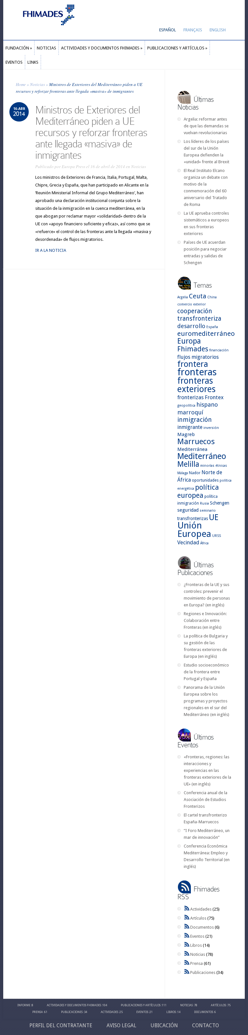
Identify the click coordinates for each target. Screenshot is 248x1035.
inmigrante (189, 427)
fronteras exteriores (196, 385)
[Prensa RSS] (187, 963)
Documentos (202, 927)
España (212, 327)
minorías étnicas (213, 466)
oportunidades (205, 480)
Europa (189, 341)
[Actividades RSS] (187, 909)
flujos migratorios (198, 357)
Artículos (198, 918)
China (212, 297)
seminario (208, 510)
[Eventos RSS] (187, 936)
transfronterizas (192, 518)
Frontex (214, 397)
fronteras (197, 372)
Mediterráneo (201, 456)
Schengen (219, 503)
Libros (196, 945)
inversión (211, 428)
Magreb (186, 434)
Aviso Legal (121, 1025)
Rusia (204, 503)
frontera (192, 364)
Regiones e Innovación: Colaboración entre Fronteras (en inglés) (205, 620)
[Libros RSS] (187, 945)
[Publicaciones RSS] (187, 972)
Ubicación (164, 1025)
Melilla (188, 464)
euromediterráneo (206, 333)
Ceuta (197, 296)
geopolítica (186, 405)
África (204, 543)
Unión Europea (194, 529)
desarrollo (191, 326)
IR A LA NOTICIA (50, 250)
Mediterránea (192, 449)
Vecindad (188, 542)
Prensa (196, 963)
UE (213, 517)
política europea (198, 491)
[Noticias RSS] (187, 954)
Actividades (201, 909)
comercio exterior (191, 304)
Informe (23, 1005)
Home (21, 84)
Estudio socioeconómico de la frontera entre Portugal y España (206, 672)
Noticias (37, 84)
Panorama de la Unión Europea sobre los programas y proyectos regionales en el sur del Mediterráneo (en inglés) (206, 701)
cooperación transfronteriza (199, 314)
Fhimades (192, 349)
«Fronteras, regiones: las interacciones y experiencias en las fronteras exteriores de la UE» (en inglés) (207, 770)
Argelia (182, 297)
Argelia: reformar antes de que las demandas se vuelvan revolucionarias (206, 126)
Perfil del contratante (60, 1025)
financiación (219, 350)
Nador (195, 472)
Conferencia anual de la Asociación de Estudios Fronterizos (205, 799)
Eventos (197, 936)
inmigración (194, 419)
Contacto (205, 1025)
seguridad (188, 510)
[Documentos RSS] (187, 927)
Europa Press (73, 166)
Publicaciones (202, 972)
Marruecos (196, 441)
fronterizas (190, 397)
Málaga (182, 473)
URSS (216, 536)
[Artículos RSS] (187, 918)
